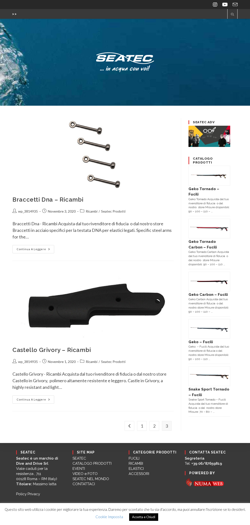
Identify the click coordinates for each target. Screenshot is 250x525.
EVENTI (79, 468)
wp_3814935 (28, 211)
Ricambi (91, 211)
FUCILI (134, 458)
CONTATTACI (84, 484)
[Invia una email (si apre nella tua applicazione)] (234, 4)
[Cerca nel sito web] (232, 14)
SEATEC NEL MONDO (91, 479)
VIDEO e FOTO (85, 474)
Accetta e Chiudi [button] (143, 517)
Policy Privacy (28, 494)
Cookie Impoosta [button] (109, 517)
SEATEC (79, 458)
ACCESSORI (139, 474)
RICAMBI (136, 463)
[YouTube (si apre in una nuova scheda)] (225, 4)
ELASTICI (136, 468)
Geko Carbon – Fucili (208, 294)
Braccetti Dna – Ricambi (47, 199)
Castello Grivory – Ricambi (51, 349)
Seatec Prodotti (113, 211)
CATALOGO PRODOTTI (92, 463)
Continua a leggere (35, 250)
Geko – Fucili (200, 342)
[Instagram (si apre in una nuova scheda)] (215, 4)
